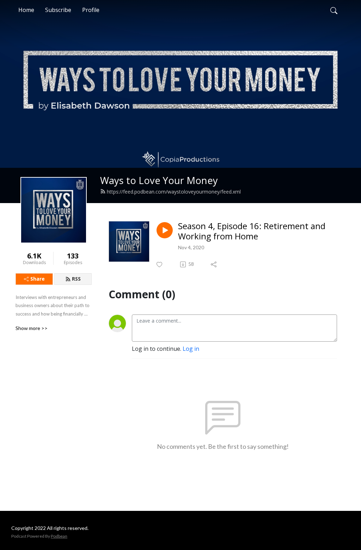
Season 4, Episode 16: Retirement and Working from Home (251, 231)
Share (37, 278)
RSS (76, 278)
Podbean (59, 536)
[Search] (334, 10)
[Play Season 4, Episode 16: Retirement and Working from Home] (165, 230)
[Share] (214, 264)
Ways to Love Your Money (159, 180)
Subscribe (58, 10)
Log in (191, 349)
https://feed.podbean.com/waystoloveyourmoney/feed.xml (174, 191)
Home (26, 10)
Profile (90, 10)
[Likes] (160, 264)
